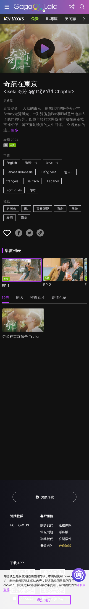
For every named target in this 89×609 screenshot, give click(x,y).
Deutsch (32, 181)
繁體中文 (31, 163)
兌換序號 (47, 497)
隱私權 (63, 532)
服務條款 (65, 525)
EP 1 (5, 285)
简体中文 (52, 163)
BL (26, 208)
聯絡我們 (46, 539)
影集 (24, 217)
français (12, 181)
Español (53, 181)
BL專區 (52, 18)
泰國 (9, 217)
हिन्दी (32, 190)
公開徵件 (65, 539)
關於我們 (46, 525)
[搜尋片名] (82, 6)
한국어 (69, 172)
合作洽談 (65, 545)
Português (14, 190)
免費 (35, 18)
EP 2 (47, 284)
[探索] (71, 7)
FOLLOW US (19, 525)
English (11, 163)
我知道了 (44, 600)
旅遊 (75, 208)
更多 (14, 130)
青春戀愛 (42, 208)
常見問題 (46, 532)
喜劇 (60, 208)
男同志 (70, 18)
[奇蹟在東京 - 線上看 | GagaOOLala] (35, 7)
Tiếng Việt (48, 172)
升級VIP (46, 545)
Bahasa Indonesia (19, 172)
